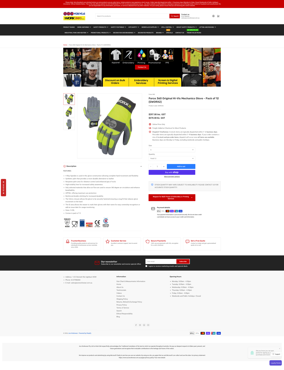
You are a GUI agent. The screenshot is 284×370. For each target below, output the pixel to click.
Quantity (152, 154)
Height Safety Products (185, 27)
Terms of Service (122, 308)
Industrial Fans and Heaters (75, 33)
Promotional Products (100, 33)
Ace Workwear (73, 333)
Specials (169, 32)
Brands (159, 33)
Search (119, 311)
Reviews (3, 187)
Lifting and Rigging (206, 27)
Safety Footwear (117, 27)
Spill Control (166, 27)
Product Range (69, 27)
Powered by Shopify (85, 333)
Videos (119, 293)
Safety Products (99, 27)
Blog (118, 317)
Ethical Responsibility (124, 314)
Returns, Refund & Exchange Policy (129, 302)
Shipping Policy (122, 299)
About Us (119, 287)
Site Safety (132, 27)
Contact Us (179, 33)
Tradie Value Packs (194, 32)
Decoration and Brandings (123, 33)
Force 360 (152, 94)
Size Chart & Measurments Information (130, 281)
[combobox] (137, 16)
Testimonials (121, 290)
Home (65, 45)
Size (150, 146)
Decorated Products (145, 33)
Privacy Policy (121, 305)
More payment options (172, 176)
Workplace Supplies (149, 27)
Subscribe (183, 262)
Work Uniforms (83, 27)
